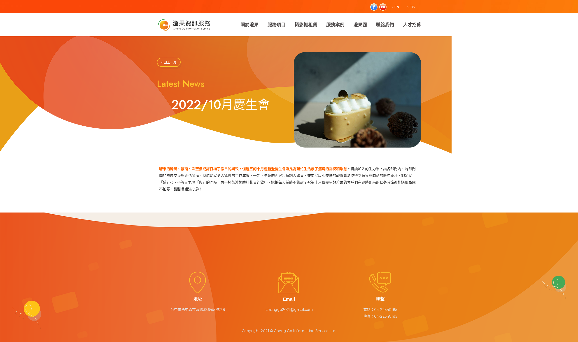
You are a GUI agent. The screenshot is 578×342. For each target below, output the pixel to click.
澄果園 (360, 25)
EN (396, 7)
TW (412, 7)
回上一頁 (168, 62)
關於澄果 (249, 25)
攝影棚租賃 (306, 25)
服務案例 (335, 25)
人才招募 (412, 25)
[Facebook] (372, 7)
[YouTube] (381, 7)
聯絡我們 (385, 25)
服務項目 (277, 25)
